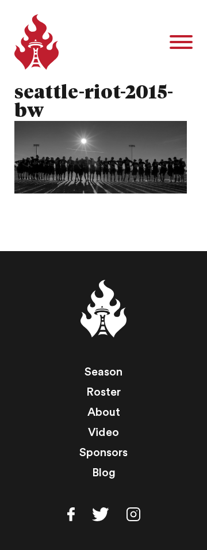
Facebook (71, 514)
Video (103, 432)
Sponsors (103, 452)
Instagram (133, 514)
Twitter (100, 514)
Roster (103, 392)
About (103, 412)
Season (103, 372)
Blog (104, 473)
